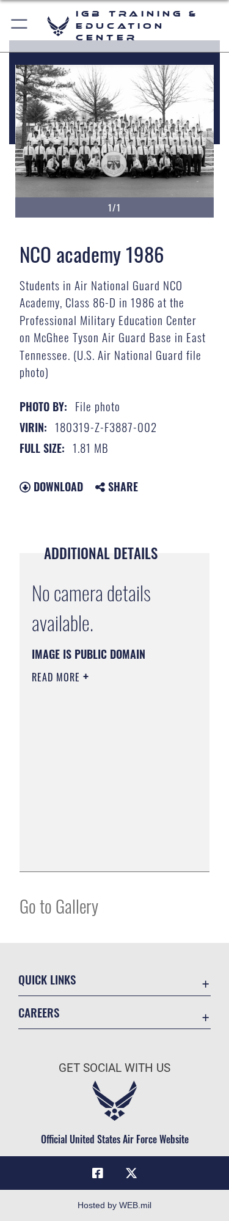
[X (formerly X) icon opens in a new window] (131, 1173)
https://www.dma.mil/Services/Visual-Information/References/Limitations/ (106, 849)
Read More (57, 677)
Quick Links (47, 979)
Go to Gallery (59, 905)
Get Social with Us (114, 1068)
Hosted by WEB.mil (114, 1205)
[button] (20, 26)
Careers (38, 1012)
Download (57, 486)
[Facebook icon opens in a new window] (98, 1173)
